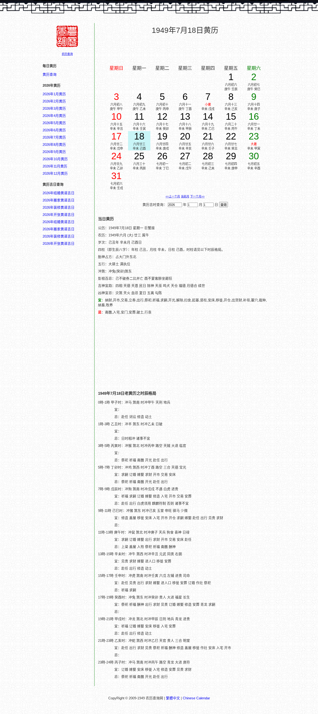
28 (208, 156)
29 (231, 156)
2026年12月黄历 (55, 173)
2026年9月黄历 (54, 152)
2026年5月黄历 (54, 123)
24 (116, 156)
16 (254, 116)
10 (116, 116)
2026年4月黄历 (54, 116)
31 (116, 176)
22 (231, 136)
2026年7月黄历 (54, 137)
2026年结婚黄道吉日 (58, 193)
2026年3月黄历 (54, 108)
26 (162, 156)
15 (231, 116)
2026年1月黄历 (54, 94)
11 (139, 116)
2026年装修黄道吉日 (58, 207)
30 (254, 156)
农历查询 (67, 54)
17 (116, 136)
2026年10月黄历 (55, 159)
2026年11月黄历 (55, 166)
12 (162, 116)
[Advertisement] (185, 49)
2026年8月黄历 (54, 144)
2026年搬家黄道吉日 (58, 200)
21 (208, 136)
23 (254, 136)
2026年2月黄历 (54, 101)
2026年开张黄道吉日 (58, 215)
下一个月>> (197, 196)
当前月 (185, 196)
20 (185, 136)
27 (185, 156)
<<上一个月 (173, 196)
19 (162, 136)
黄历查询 (50, 74)
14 (208, 116)
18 (139, 136)
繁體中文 (173, 698)
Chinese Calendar (196, 698)
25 (139, 156)
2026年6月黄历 (54, 130)
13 (185, 116)
